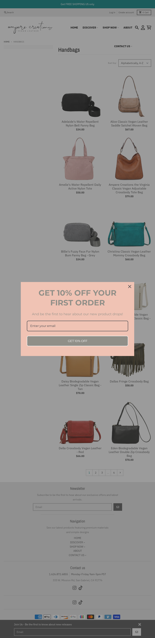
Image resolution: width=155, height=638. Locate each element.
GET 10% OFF (77, 341)
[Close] (129, 286)
